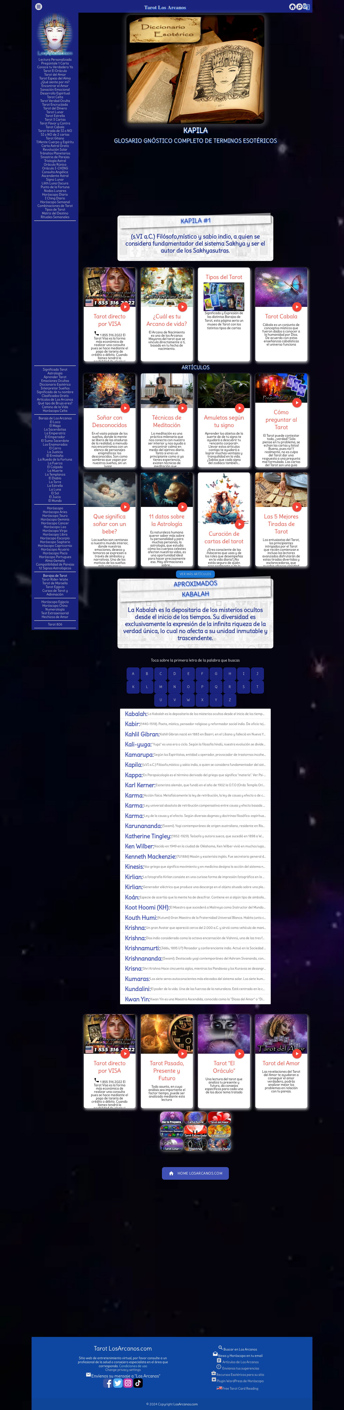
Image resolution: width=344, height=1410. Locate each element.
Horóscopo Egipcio (55, 602)
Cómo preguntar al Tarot (281, 420)
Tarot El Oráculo (55, 71)
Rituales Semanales (55, 217)
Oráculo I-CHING (55, 168)
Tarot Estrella (55, 116)
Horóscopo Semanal (55, 202)
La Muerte (55, 471)
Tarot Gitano (55, 138)
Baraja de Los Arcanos (55, 418)
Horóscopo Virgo (55, 530)
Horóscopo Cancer (55, 523)
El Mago (55, 426)
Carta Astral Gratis (55, 146)
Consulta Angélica (55, 172)
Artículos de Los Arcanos (55, 399)
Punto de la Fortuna (55, 187)
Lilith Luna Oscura (55, 183)
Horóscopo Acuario (55, 549)
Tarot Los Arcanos (165, 7)
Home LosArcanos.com (195, 1173)
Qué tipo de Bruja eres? (55, 403)
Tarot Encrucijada (55, 104)
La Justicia (55, 452)
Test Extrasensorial (55, 613)
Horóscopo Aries (55, 512)
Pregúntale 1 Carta (55, 63)
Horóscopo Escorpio (55, 538)
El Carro (55, 448)
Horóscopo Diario (55, 194)
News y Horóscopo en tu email (237, 1356)
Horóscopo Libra (55, 534)
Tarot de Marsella (55, 583)
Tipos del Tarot (224, 276)
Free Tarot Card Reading (240, 1388)
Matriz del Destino (55, 213)
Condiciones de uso (133, 1366)
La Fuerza (55, 463)
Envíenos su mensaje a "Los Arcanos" (123, 1376)
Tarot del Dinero (55, 108)
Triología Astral (55, 161)
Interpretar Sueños (55, 388)
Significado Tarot (55, 369)
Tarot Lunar (55, 112)
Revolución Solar (55, 149)
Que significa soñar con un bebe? (109, 524)
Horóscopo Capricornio (55, 545)
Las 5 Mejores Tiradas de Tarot (281, 524)
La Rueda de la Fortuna (55, 459)
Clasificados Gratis (55, 396)
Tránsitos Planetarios (55, 153)
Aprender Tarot (55, 377)
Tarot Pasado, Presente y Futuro (167, 1071)
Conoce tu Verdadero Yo (55, 67)
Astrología (55, 373)
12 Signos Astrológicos (55, 568)
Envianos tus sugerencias (237, 1368)
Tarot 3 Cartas (55, 119)
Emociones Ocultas (55, 381)
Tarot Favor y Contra (55, 123)
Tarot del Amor (55, 74)
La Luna (55, 489)
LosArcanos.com (185, 1404)
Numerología (55, 609)
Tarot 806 (55, 624)
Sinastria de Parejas (55, 157)
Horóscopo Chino (55, 605)
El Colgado (55, 467)
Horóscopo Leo (55, 527)
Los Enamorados (55, 444)
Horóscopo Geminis (55, 519)
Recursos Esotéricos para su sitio (237, 1375)
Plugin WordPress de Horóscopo (237, 1381)
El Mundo (55, 501)
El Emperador (55, 437)
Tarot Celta (55, 97)
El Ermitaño (55, 456)
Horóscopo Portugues (55, 557)
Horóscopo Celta (55, 411)
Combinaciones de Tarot (55, 206)
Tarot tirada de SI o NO (55, 131)
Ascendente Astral (55, 176)
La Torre (55, 482)
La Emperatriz (55, 433)
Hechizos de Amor (55, 617)
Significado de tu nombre (55, 392)
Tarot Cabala (55, 127)
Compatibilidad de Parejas (55, 564)
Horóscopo (55, 508)
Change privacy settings (123, 1370)
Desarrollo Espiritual (55, 93)
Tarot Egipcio (55, 587)
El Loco (55, 422)
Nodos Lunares (55, 191)
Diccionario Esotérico (55, 384)
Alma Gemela (55, 560)
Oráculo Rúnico (55, 164)
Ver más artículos (195, 574)
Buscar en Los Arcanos (237, 1349)
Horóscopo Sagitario (55, 542)
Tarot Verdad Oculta (55, 101)
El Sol (55, 493)
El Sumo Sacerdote (55, 441)
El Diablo (55, 478)
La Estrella (55, 486)
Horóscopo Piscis (55, 553)
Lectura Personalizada (55, 59)
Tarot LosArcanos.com (123, 1348)
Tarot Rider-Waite (55, 579)
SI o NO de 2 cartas (55, 134)
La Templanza (55, 474)
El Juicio (55, 497)
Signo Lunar (55, 179)
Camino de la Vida (55, 407)
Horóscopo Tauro (55, 515)
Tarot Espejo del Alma (55, 78)
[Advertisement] (55, 293)
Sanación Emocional (55, 89)
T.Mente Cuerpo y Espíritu (55, 142)
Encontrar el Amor (55, 86)
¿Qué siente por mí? (55, 82)
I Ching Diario (55, 198)
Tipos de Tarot (55, 209)
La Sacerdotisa (55, 429)
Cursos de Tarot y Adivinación (55, 592)
